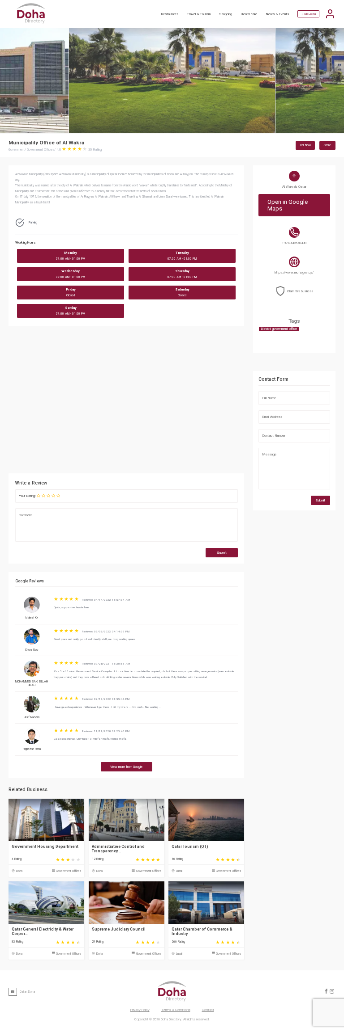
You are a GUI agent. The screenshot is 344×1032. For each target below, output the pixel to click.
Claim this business (300, 291)
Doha (19, 871)
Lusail (179, 871)
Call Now (305, 145)
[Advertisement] (168, 402)
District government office (279, 329)
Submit (222, 553)
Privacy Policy (140, 1010)
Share (327, 145)
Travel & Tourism (199, 14)
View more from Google (126, 767)
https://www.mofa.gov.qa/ (294, 272)
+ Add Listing (308, 14)
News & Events (277, 14)
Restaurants (169, 14)
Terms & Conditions (175, 1010)
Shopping (225, 14)
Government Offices (68, 871)
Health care (249, 14)
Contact (208, 1010)
